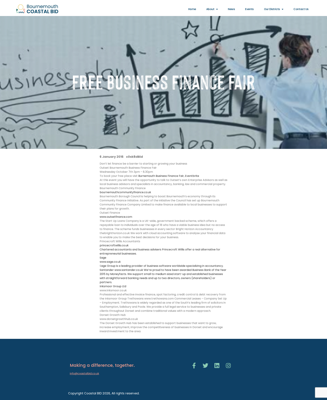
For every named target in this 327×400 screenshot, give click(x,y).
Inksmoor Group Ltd (113, 286)
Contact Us (301, 9)
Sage (103, 258)
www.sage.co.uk (110, 262)
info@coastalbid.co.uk (84, 373)
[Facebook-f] (194, 365)
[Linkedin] (217, 365)
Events (249, 9)
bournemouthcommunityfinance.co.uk (125, 192)
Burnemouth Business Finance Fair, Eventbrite (168, 176)
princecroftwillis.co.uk (114, 245)
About (210, 9)
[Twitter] (205, 365)
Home (192, 9)
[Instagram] (228, 365)
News (231, 9)
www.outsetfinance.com (116, 217)
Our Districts (272, 9)
